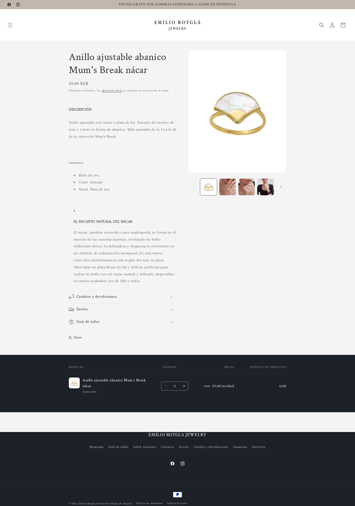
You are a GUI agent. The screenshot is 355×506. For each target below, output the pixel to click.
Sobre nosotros (144, 447)
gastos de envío (112, 90)
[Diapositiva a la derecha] (281, 187)
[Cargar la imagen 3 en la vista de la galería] (246, 187)
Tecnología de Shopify (118, 503)
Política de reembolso (149, 503)
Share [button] (78, 337)
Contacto (167, 447)
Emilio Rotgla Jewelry (91, 503)
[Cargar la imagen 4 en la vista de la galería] (265, 187)
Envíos (184, 447)
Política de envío (177, 503)
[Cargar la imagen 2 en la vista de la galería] (227, 187)
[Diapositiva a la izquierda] (193, 187)
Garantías (240, 447)
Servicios (258, 447)
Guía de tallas (118, 447)
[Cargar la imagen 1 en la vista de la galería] (208, 187)
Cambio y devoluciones (211, 447)
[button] (10, 25)
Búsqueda (97, 447)
